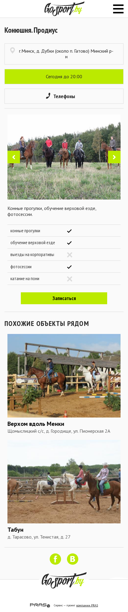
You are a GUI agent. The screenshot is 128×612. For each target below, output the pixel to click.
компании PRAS (87, 605)
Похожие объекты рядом (46, 323)
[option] (64, 157)
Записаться (64, 298)
